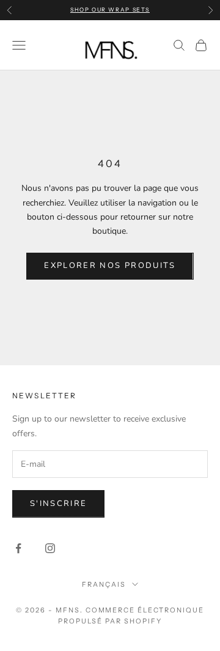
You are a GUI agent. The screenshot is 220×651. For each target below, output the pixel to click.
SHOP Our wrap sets (110, 9)
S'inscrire (58, 503)
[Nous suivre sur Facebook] (18, 548)
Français (104, 584)
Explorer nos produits (109, 265)
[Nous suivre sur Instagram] (50, 548)
